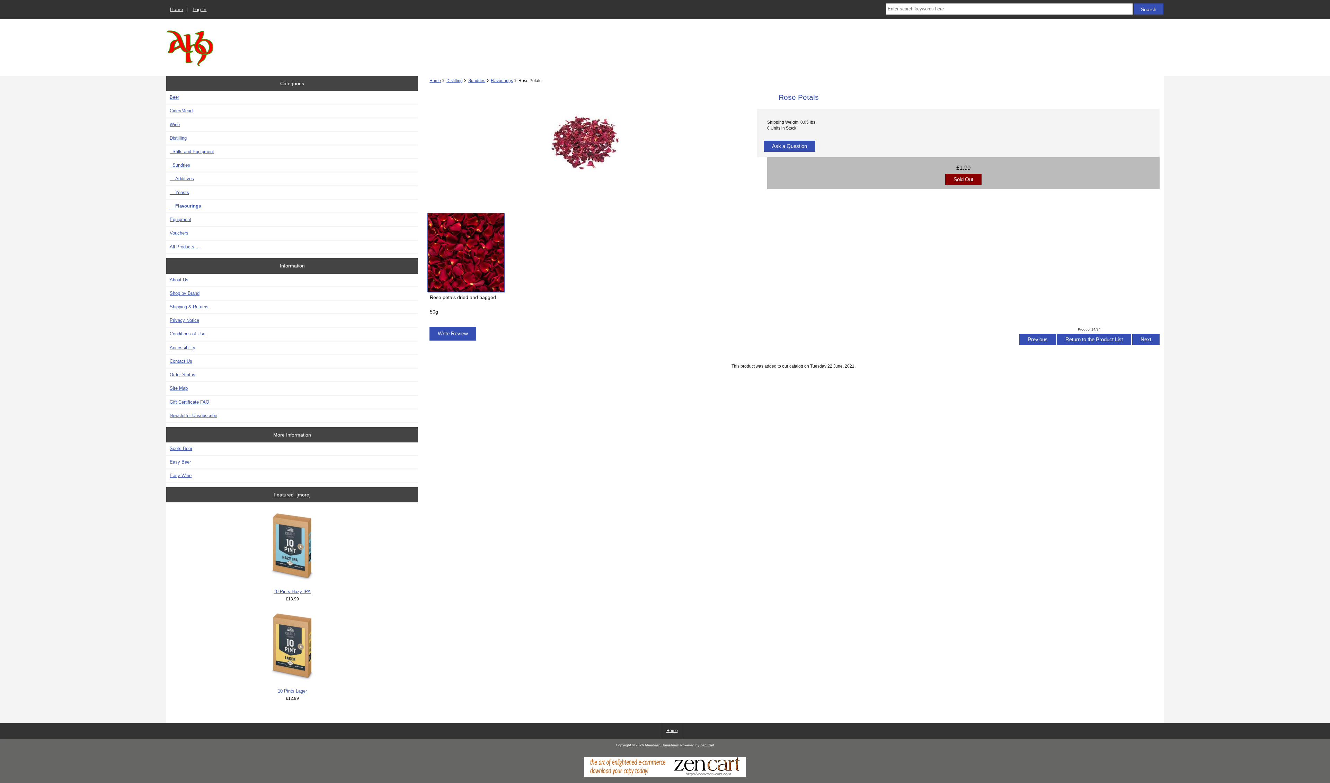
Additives (182, 178)
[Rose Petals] (465, 252)
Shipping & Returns (189, 306)
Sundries (476, 80)
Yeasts (179, 192)
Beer (174, 97)
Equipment (180, 219)
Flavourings (502, 80)
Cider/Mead (181, 110)
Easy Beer (180, 462)
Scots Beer (181, 448)
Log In (199, 9)
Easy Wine (181, 475)
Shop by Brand (185, 293)
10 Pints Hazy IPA (292, 591)
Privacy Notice (184, 320)
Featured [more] (292, 495)
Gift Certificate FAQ (189, 402)
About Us (179, 279)
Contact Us (181, 361)
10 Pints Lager (292, 691)
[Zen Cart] (665, 776)
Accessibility (182, 347)
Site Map (179, 388)
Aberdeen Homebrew (661, 745)
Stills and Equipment (192, 151)
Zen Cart (707, 745)
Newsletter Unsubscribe (193, 415)
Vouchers (179, 233)
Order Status (182, 374)
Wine (175, 124)
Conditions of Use (187, 333)
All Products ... (185, 246)
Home (176, 9)
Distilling (454, 80)
